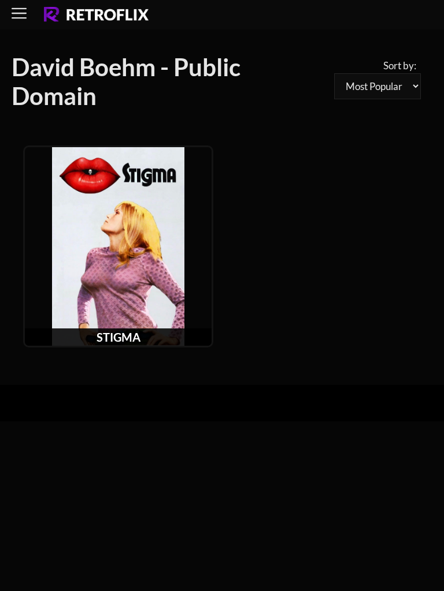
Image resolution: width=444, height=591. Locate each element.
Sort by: (399, 65)
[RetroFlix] (96, 15)
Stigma (118, 337)
